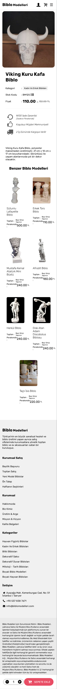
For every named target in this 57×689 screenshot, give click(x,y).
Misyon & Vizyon (11, 519)
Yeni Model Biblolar (13, 476)
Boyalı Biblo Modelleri (14, 571)
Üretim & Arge (10, 514)
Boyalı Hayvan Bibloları (15, 576)
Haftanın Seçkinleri (12, 486)
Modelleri (15, 4)
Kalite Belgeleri (10, 524)
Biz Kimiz (7, 509)
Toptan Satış (9, 471)
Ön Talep (7, 481)
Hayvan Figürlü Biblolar (15, 541)
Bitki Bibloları (9, 551)
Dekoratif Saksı (10, 556)
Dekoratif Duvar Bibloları (16, 561)
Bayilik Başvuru (10, 466)
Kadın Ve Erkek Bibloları (35, 88)
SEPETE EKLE (42, 681)
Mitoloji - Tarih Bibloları (15, 566)
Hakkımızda (8, 503)
